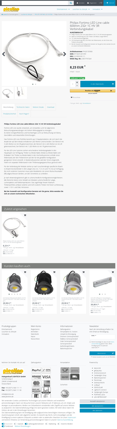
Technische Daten (23, 107)
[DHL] (75, 370)
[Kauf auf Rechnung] (36, 390)
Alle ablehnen (97, 410)
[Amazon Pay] (36, 377)
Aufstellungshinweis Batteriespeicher (67, 347)
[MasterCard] (36, 383)
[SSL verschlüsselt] (64, 393)
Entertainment (62, 9)
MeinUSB (97, 368)
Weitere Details (38, 107)
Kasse (33, 336)
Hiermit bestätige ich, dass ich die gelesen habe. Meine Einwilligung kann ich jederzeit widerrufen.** (103, 344)
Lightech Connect (100, 390)
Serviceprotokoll (66, 344)
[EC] (36, 397)
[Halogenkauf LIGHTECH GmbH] (13, 371)
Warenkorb (35, 334)
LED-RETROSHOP (100, 397)
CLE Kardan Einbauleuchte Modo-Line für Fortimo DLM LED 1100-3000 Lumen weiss (72, 299)
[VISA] (46, 377)
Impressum (72, 417)
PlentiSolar (98, 380)
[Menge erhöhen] (77, 82)
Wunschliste (76, 97)
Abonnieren (101, 353)
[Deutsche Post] (65, 370)
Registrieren (35, 329)
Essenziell (8, 424)
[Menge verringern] (77, 85)
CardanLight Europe (101, 392)
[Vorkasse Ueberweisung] (46, 397)
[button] (92, 91)
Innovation (97, 9)
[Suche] (71, 3)
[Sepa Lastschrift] (46, 370)
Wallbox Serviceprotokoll (69, 339)
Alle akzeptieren (97, 406)
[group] (15, 226)
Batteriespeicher (100, 378)
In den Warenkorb (97, 84)
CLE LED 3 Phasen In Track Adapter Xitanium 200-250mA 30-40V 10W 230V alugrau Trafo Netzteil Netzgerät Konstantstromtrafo (102, 300)
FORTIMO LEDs (99, 395)
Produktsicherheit (9, 114)
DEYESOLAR (98, 387)
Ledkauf (97, 385)
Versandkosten (86, 103)
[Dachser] (65, 377)
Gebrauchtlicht (99, 382)
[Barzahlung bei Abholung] (46, 390)
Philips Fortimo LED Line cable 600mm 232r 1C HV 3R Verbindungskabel (13, 241)
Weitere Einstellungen (22, 426)
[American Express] (46, 383)
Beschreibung (8, 107)
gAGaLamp (98, 370)
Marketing (52, 424)
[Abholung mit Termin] (75, 377)
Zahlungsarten (65, 329)
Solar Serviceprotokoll (68, 341)
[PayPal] (36, 370)
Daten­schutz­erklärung (65, 420)
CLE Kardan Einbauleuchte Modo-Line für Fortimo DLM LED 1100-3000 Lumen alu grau (14, 299)
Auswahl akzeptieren (97, 401)
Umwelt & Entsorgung (68, 334)
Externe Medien (67, 424)
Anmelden (34, 332)
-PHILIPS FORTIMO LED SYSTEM (43, 14)
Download (50, 107)
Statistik (20, 424)
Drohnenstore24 (100, 373)
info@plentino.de (8, 394)
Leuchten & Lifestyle (80, 9)
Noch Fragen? (24, 114)
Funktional (9, 426)
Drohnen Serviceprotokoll (69, 336)
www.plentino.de (7, 396)
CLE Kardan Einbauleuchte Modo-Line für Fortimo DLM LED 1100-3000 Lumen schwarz (43, 299)
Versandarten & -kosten (68, 332)
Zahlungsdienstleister (36, 424)
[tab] (8, 107)
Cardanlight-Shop (100, 375)
